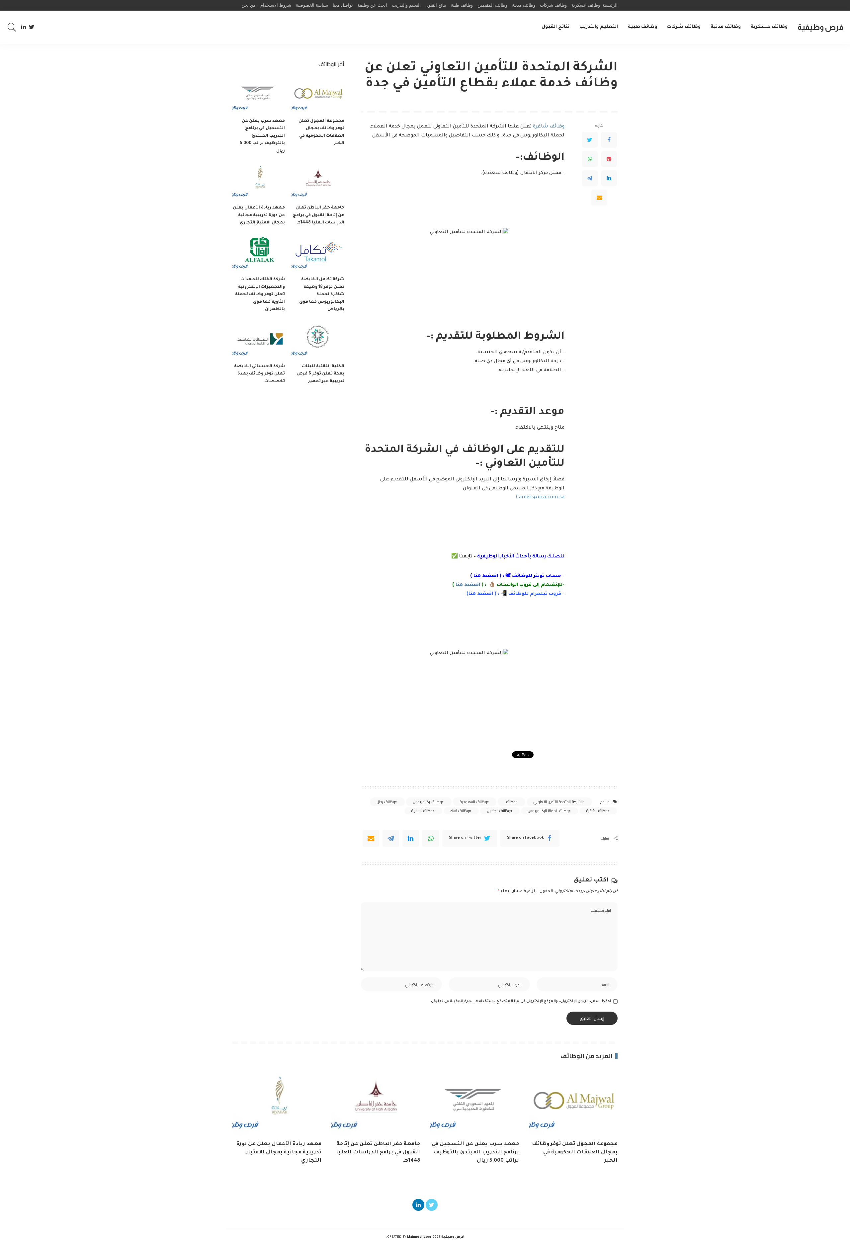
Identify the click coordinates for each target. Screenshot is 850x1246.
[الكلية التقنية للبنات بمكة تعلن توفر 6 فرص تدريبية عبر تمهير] (318, 340)
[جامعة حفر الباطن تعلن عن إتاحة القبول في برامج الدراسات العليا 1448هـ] (318, 181)
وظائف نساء (459, 810)
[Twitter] (32, 27)
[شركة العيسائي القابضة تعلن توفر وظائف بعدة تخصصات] (258, 340)
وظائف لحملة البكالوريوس (548, 810)
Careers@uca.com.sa (540, 497)
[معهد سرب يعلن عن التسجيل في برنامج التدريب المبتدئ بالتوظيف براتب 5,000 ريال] (258, 94)
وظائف (510, 801)
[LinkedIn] (24, 27)
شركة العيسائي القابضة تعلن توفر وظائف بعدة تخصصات (259, 374)
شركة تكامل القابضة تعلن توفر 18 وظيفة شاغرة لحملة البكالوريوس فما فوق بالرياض (321, 294)
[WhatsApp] (590, 159)
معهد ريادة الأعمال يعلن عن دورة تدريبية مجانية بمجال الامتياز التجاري (259, 215)
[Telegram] (590, 178)
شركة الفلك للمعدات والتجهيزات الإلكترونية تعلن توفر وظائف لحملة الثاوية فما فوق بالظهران (260, 294)
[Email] (599, 198)
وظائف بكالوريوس (427, 801)
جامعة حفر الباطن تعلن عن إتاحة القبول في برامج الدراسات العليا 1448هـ (318, 215)
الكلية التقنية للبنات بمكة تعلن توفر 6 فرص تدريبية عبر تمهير (320, 374)
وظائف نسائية (422, 810)
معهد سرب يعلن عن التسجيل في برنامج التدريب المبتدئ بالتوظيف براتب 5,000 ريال (262, 136)
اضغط (484, 594)
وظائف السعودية (473, 801)
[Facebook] (609, 140)
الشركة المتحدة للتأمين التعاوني (558, 801)
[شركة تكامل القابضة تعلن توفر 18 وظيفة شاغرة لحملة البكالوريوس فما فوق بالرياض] (318, 253)
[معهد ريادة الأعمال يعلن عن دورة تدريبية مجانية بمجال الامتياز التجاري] (258, 181)
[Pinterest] (609, 159)
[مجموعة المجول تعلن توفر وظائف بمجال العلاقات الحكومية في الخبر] (318, 94)
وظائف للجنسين (498, 810)
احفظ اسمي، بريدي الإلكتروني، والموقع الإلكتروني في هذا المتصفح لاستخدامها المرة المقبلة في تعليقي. (520, 1001)
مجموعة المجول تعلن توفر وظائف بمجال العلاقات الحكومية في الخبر (575, 1152)
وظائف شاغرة (548, 126)
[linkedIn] (410, 838)
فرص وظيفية (820, 27)
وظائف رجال (386, 801)
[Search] (12, 27)
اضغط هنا (485, 576)
